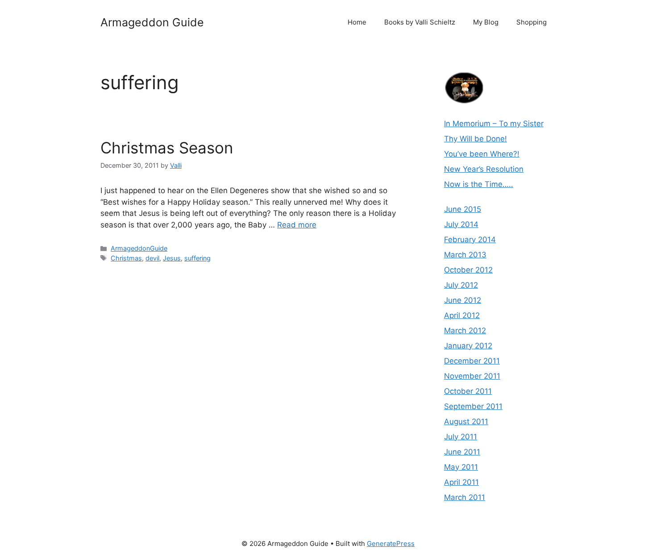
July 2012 (461, 285)
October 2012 (468, 269)
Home (357, 22)
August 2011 (466, 421)
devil (152, 258)
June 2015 (462, 209)
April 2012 (462, 315)
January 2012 (468, 345)
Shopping (531, 22)
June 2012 (462, 300)
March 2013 (465, 254)
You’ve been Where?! (481, 153)
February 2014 (470, 239)
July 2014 (461, 224)
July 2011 (460, 436)
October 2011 (468, 391)
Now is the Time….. (478, 184)
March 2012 (465, 330)
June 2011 (462, 451)
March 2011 (464, 497)
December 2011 (472, 360)
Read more (296, 224)
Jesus (172, 258)
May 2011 (461, 467)
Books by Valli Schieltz (419, 22)
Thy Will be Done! (475, 138)
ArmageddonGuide (139, 248)
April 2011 (461, 482)
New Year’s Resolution (483, 169)
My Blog (485, 22)
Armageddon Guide (152, 22)
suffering (197, 258)
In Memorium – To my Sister (494, 123)
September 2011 (473, 406)
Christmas (126, 258)
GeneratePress (391, 543)
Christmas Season (166, 147)
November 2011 (472, 376)
